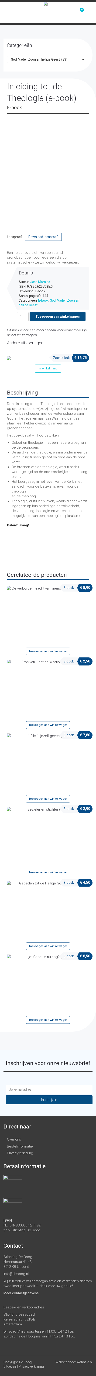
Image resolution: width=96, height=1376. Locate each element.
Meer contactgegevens (21, 1293)
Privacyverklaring (20, 1153)
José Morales (40, 282)
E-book (43, 300)
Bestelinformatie (20, 1146)
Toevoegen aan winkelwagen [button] (48, 651)
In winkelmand (48, 368)
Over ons (14, 1139)
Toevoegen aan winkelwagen (57, 316)
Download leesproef (43, 237)
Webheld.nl (84, 1362)
